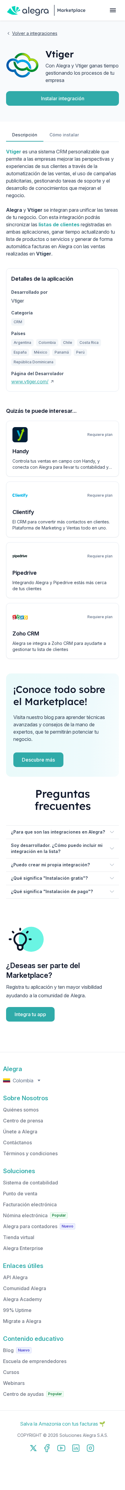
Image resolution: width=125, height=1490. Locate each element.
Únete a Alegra (20, 1132)
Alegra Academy (22, 1299)
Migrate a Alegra (22, 1321)
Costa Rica (89, 342)
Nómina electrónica (25, 1215)
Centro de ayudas (23, 1394)
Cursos (11, 1372)
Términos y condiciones (30, 1153)
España (20, 352)
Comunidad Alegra (24, 1288)
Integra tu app (30, 1014)
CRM (18, 322)
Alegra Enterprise (23, 1248)
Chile (67, 342)
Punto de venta (20, 1193)
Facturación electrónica (30, 1204)
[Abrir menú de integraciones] (113, 10)
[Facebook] (47, 1448)
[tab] (24, 135)
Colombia (47, 342)
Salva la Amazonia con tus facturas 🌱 (62, 1424)
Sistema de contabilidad (30, 1183)
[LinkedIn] (76, 1448)
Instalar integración (62, 98)
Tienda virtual (18, 1237)
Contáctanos (17, 1142)
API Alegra (15, 1277)
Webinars (14, 1383)
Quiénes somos (21, 1110)
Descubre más (38, 760)
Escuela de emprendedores (34, 1361)
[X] (33, 1448)
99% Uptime (17, 1310)
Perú (80, 352)
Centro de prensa (23, 1121)
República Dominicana (33, 362)
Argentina (22, 342)
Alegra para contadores (30, 1226)
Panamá (62, 352)
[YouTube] (61, 1448)
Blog (8, 1350)
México (40, 352)
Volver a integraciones (34, 33)
